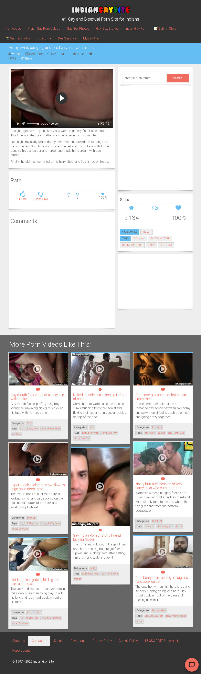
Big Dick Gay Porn (29, 428)
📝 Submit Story (165, 28)
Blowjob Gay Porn (50, 428)
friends (77, 579)
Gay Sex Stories (107, 28)
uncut (139, 621)
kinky (151, 245)
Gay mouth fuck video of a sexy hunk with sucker (38, 397)
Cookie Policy (128, 641)
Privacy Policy (102, 641)
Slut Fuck (166, 245)
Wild (29, 423)
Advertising (78, 641)
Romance (157, 427)
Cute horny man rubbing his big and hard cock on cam (161, 579)
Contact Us (39, 641)
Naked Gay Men (90, 433)
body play (150, 433)
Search (177, 78)
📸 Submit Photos (18, 38)
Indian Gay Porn (136, 28)
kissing (161, 433)
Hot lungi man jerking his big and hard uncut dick (35, 582)
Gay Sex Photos (78, 28)
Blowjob (31, 517)
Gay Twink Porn (160, 238)
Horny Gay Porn (132, 245)
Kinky (93, 568)
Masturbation (159, 610)
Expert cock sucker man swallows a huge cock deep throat (38, 487)
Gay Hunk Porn (109, 433)
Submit (59, 641)
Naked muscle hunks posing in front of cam (100, 397)
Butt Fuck (157, 521)
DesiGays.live (67, 38)
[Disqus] (62, 275)
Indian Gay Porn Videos (44, 28)
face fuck (16, 434)
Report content (22, 650)
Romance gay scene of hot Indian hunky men (160, 397)
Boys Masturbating (176, 616)
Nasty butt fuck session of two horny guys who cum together (158, 486)
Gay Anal (139, 238)
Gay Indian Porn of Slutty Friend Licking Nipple (97, 537)
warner (16, 54)
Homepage (13, 28)
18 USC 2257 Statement (161, 641)
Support (43, 38)
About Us (18, 641)
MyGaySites (91, 38)
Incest (147, 231)
